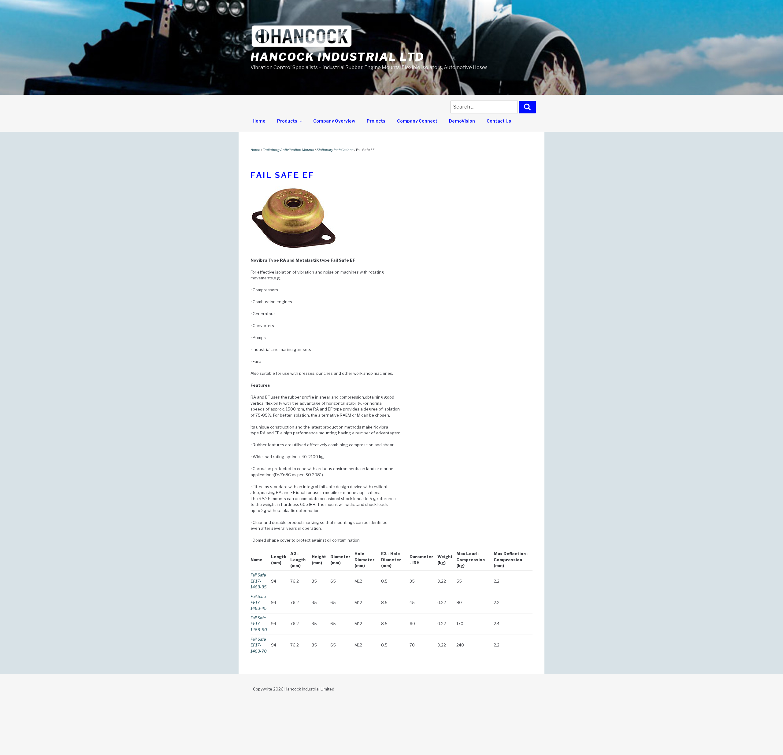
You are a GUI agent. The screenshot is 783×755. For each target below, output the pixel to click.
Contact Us (499, 120)
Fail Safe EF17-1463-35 (258, 581)
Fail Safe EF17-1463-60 (258, 623)
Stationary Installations (335, 150)
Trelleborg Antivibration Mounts (288, 150)
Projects (376, 120)
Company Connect (417, 120)
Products (287, 120)
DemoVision (462, 120)
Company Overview (334, 120)
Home (259, 120)
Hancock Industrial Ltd (337, 57)
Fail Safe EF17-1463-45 (258, 602)
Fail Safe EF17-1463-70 (258, 645)
